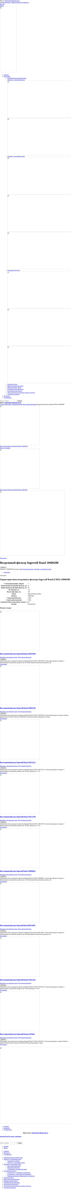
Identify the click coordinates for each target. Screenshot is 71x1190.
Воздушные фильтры (30, 404)
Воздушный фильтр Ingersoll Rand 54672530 (18, 817)
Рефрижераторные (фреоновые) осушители (21, 1176)
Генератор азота (12, 384)
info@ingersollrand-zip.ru (12, 1)
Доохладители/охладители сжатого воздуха (21, 392)
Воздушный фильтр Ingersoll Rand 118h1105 (13, 490)
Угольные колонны (13, 394)
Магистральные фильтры (15, 386)
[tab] (37, 572)
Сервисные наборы (13, 1161)
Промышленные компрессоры (16, 78)
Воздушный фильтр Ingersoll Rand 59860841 (18, 871)
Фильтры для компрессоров (16, 156)
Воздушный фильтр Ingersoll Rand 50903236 (18, 708)
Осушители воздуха (13, 270)
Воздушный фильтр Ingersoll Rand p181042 (17, 1034)
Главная (2, 404)
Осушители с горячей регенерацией (18, 1172)
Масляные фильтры (13, 1167)
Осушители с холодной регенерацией (19, 1174)
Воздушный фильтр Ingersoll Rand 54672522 (18, 762)
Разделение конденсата (14, 391)
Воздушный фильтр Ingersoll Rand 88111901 (17, 925)
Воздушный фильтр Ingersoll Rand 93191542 (18, 980)
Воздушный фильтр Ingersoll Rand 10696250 (14, 446)
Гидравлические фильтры (15, 389)
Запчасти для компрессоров (16, 80)
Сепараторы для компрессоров (17, 1169)
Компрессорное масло (14, 387)
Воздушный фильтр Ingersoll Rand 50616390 (18, 654)
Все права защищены (11, 1136)
